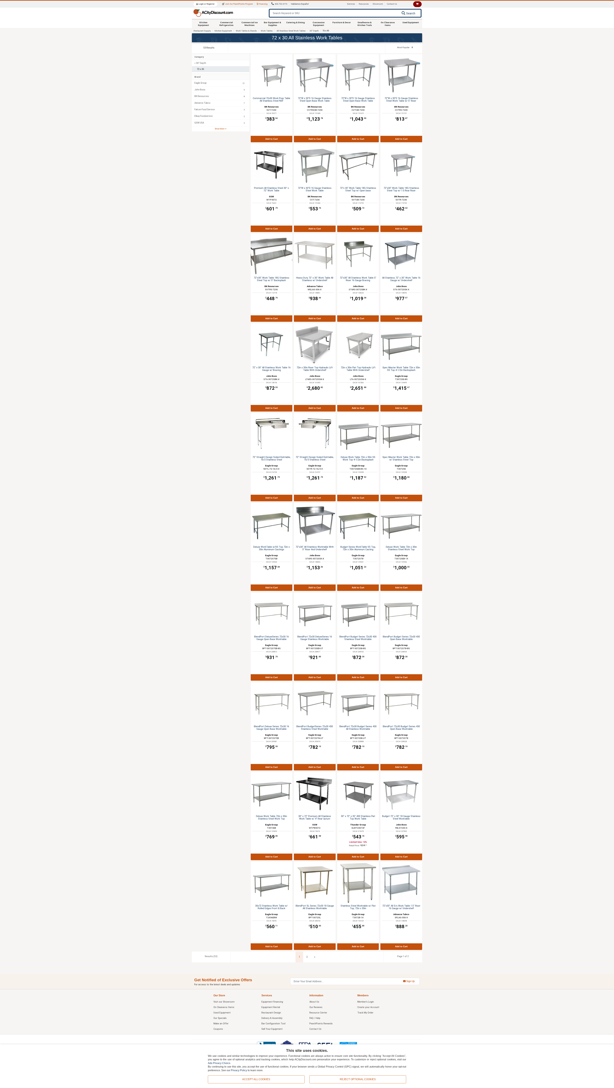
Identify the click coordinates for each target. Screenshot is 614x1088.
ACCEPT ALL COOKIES (256, 1079)
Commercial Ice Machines (249, 23)
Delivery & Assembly (271, 1018)
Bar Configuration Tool (273, 1023)
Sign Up (410, 981)
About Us (314, 1001)
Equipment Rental (270, 1007)
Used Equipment (410, 22)
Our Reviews (315, 1007)
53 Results (208, 47)
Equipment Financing (272, 1001)
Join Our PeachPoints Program (238, 4)
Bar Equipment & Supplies (272, 23)
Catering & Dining (295, 22)
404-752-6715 (281, 4)
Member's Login (365, 1001)
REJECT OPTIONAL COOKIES (358, 1079)
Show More (220, 129)
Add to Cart (271, 139)
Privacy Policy (239, 1070)
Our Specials (220, 1018)
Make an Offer (220, 1023)
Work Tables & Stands (246, 31)
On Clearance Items (388, 23)
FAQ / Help (314, 1018)
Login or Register (206, 4)
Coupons (218, 1029)
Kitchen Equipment (203, 23)
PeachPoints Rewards (321, 1023)
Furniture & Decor (341, 22)
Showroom (378, 4)
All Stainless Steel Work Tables (291, 31)
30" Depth (314, 31)
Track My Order (365, 1012)
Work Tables (267, 31)
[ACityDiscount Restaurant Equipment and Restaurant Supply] (213, 12)
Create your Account (368, 1007)
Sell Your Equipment (272, 1029)
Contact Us (392, 4)
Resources (364, 4)
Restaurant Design (271, 1012)
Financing (263, 4)
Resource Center (318, 1012)
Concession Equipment (319, 23)
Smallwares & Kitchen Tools (365, 23)
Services (351, 4)
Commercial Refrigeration (226, 23)
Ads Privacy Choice (219, 1063)
